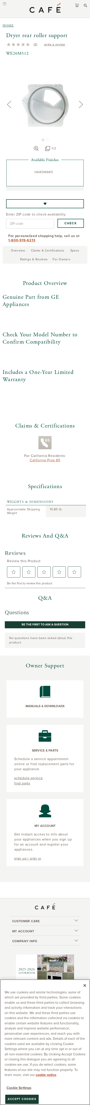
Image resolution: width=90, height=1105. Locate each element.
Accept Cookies (22, 1099)
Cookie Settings (19, 1088)
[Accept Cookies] (85, 985)
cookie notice (46, 1075)
